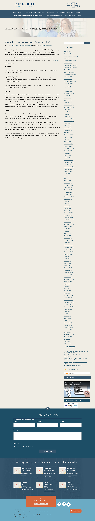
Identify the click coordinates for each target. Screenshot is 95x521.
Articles (68, 12)
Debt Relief (67, 76)
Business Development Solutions (37, 512)
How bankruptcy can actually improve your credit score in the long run (76, 351)
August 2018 (67, 199)
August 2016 (67, 254)
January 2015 (67, 297)
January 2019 (67, 187)
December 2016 (68, 245)
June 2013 (66, 341)
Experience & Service (30, 12)
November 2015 (68, 274)
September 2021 (68, 148)
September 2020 (68, 167)
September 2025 (68, 93)
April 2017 (66, 235)
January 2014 (67, 325)
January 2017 (67, 242)
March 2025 (67, 100)
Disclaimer (16, 443)
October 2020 (67, 164)
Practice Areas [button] (50, 12)
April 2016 (66, 263)
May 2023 (66, 125)
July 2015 (66, 284)
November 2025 (68, 91)
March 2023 (67, 127)
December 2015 (68, 272)
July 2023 (66, 123)
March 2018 (67, 210)
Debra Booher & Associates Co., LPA (22, 45)
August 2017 (67, 226)
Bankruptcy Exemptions (70, 56)
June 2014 (66, 313)
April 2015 (66, 290)
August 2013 (67, 336)
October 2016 (67, 249)
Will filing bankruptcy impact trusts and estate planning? (75, 362)
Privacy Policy (26, 512)
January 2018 (67, 215)
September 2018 (68, 196)
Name (15, 421)
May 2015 (66, 288)
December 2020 (68, 160)
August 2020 (67, 169)
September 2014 (68, 306)
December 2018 (68, 189)
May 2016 (66, 261)
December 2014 (68, 300)
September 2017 (68, 224)
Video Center (70, 377)
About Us (20, 12)
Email (39, 421)
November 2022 (68, 132)
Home (14, 12)
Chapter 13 (66, 63)
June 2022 (66, 139)
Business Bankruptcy (69, 60)
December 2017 (68, 217)
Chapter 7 (66, 69)
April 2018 (66, 208)
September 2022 (68, 134)
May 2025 (66, 98)
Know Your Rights (61, 12)
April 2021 (66, 155)
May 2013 (66, 343)
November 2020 (68, 162)
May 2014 (66, 316)
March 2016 (67, 265)
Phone (62, 421)
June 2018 (66, 203)
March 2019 (67, 183)
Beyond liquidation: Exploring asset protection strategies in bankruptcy (75, 359)
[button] (93, 511)
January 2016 (67, 270)
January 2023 (67, 130)
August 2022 (67, 137)
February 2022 (67, 144)
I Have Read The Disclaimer (24, 446)
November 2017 (68, 219)
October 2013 (67, 332)
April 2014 (66, 318)
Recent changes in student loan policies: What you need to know (76, 355)
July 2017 (66, 228)
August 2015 (67, 281)
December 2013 (68, 327)
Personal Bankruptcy (69, 81)
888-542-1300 (73, 6)
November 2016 (68, 247)
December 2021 (68, 146)
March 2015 (67, 293)
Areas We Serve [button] (40, 12)
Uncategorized (67, 83)
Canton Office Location (49, 491)
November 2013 (68, 329)
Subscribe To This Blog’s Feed (73, 369)
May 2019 (66, 178)
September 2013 (68, 334)
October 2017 (67, 222)
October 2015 (67, 277)
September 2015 (68, 279)
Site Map (21, 512)
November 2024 (68, 105)
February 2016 (67, 267)
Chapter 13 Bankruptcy (69, 65)
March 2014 (67, 320)
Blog (72, 12)
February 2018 (67, 212)
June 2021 (66, 153)
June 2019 (66, 176)
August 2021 (67, 150)
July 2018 (66, 201)
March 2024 (67, 114)
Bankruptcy (67, 51)
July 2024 (66, 109)
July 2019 (66, 173)
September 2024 (68, 107)
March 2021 (67, 157)
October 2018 (67, 194)
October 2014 (67, 304)
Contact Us (77, 12)
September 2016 (68, 251)
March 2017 (67, 238)
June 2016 (66, 258)
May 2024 (66, 111)
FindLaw (47, 512)
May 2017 (66, 233)
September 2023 (68, 121)
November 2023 (68, 118)
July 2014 (66, 311)
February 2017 (67, 240)
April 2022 (66, 141)
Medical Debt (67, 79)
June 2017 (66, 231)
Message (16, 430)
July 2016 (66, 256)
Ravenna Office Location (72, 489)
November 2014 (68, 302)
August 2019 (67, 171)
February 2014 (67, 323)
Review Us (75, 511)
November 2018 (68, 192)
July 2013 (66, 339)
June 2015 (66, 286)
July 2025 (66, 95)
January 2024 (67, 116)
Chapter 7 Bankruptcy (46, 45)
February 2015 (67, 295)
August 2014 (67, 309)
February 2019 (67, 185)
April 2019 (66, 180)
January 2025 (67, 102)
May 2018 (66, 206)
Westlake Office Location (27, 489)
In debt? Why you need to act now (72, 365)
